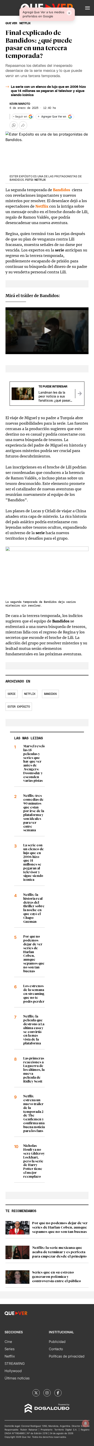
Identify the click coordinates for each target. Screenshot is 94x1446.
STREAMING (15, 1363)
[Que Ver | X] (36, 1392)
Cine (8, 1341)
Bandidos (50, 694)
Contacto (56, 1349)
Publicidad (57, 1341)
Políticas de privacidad (66, 1356)
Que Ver (11, 23)
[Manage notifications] (85, 1423)
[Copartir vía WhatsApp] (14, 125)
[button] (87, 8)
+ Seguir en (20, 116)
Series (10, 1349)
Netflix (29, 694)
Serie (12, 694)
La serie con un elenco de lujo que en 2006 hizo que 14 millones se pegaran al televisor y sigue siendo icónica (48, 91)
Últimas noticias (17, 1378)
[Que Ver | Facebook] (58, 1392)
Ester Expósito (19, 706)
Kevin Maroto (20, 103)
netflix (25, 23)
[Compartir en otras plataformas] (23, 125)
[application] (47, 330)
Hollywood (13, 1371)
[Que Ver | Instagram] (47, 1392)
